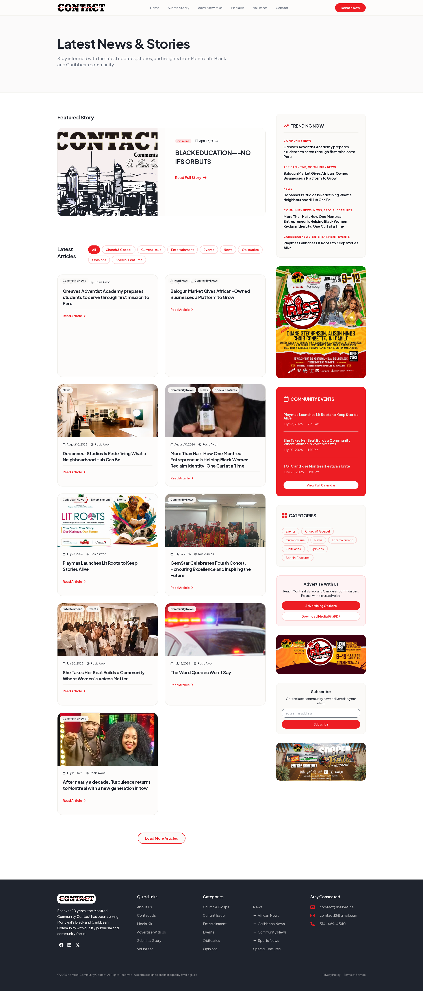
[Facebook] (61, 945)
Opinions (99, 260)
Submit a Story (178, 8)
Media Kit (237, 8)
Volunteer (260, 8)
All (94, 250)
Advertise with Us (210, 8)
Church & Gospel (119, 250)
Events (209, 250)
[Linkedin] (69, 945)
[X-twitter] (78, 945)
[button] (162, 838)
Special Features (129, 260)
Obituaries (250, 250)
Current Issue (151, 250)
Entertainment (182, 250)
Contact (282, 8)
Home (154, 8)
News (228, 250)
